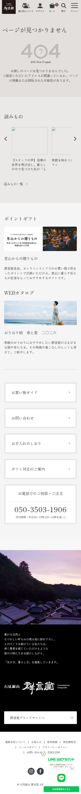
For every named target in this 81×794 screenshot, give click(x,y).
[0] (52, 10)
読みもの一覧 (13, 183)
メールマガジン (28, 747)
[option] (30, 150)
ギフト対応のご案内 (28, 469)
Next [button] (74, 141)
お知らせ (36, 742)
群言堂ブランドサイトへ (27, 717)
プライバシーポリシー (55, 747)
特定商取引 (69, 742)
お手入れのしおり (26, 443)
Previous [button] (4, 141)
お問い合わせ (22, 418)
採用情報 (52, 742)
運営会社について (15, 742)
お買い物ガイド (24, 392)
